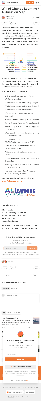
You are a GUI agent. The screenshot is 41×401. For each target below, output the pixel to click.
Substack (11, 397)
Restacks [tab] (14, 288)
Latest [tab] (9, 313)
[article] (20, 322)
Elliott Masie (10, 16)
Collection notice (33, 387)
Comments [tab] (6, 288)
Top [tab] (4, 313)
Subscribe (30, 3)
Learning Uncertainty (10, 318)
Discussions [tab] (16, 313)
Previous (7, 275)
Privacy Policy (20, 375)
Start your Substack (15, 392)
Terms (24, 387)
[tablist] (10, 288)
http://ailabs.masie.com (12, 181)
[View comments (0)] (11, 23)
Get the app (30, 392)
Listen (37, 17)
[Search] (37, 313)
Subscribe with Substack (22, 367)
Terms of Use (29, 371)
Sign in (37, 3)
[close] (35, 331)
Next (34, 275)
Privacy (19, 387)
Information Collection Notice (24, 373)
